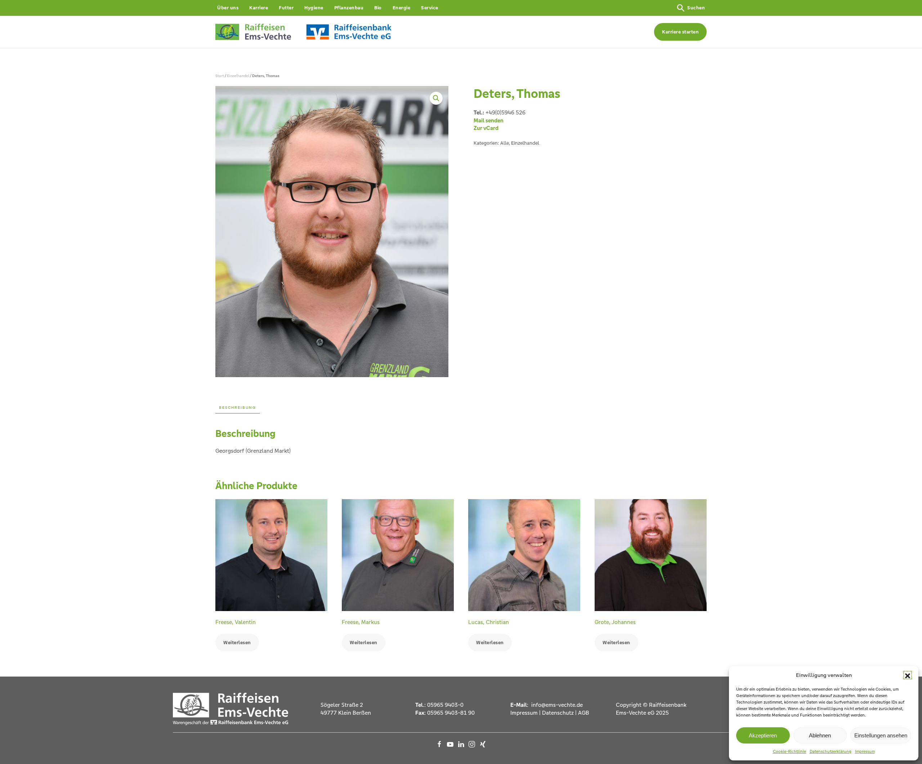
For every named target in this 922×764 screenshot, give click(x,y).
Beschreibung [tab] (237, 407)
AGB (583, 712)
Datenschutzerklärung (830, 751)
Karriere (258, 8)
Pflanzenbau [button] (349, 8)
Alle (504, 143)
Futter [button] (286, 8)
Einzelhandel (238, 75)
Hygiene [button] (313, 8)
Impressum (865, 751)
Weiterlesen (237, 642)
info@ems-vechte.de (556, 704)
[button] (907, 675)
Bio (378, 8)
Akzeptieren (763, 735)
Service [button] (429, 8)
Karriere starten (680, 32)
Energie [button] (402, 8)
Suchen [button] (696, 8)
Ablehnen (820, 735)
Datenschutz (558, 712)
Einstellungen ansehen (880, 735)
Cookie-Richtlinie (789, 751)
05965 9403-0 (445, 704)
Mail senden (488, 120)
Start (219, 75)
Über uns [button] (227, 8)
